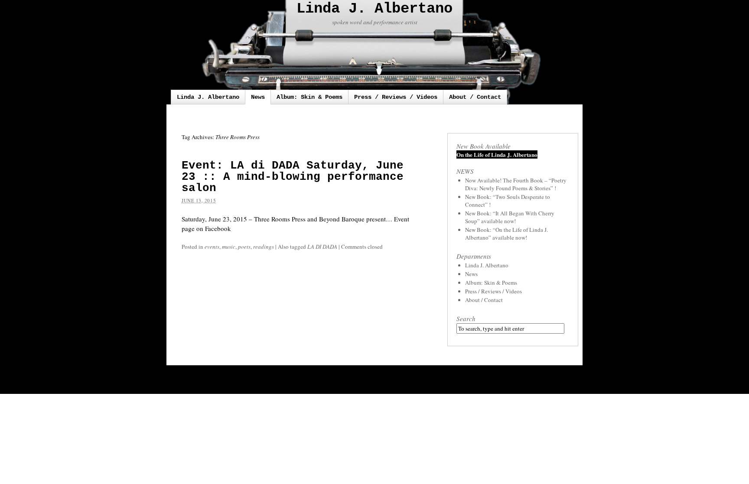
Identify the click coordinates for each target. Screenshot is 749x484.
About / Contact (475, 97)
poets (244, 246)
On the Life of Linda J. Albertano (496, 154)
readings (263, 246)
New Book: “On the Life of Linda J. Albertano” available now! (506, 233)
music (228, 246)
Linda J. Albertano (374, 8)
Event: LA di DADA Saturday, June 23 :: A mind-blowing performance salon (293, 177)
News (258, 97)
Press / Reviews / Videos (395, 97)
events (212, 246)
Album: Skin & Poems (309, 97)
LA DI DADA (322, 246)
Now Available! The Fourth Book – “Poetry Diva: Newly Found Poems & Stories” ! (516, 184)
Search (465, 318)
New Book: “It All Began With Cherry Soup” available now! (509, 217)
